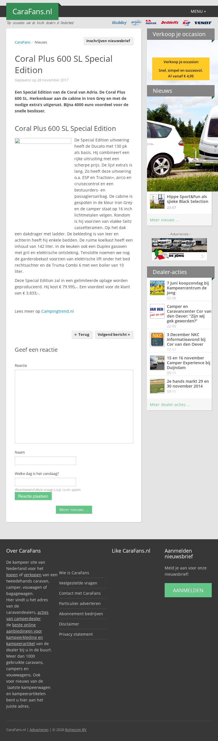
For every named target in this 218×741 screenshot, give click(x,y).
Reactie (21, 365)
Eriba (136, 23)
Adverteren (39, 729)
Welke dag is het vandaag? (37, 473)
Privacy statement (76, 634)
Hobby (119, 23)
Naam (20, 452)
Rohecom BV (76, 729)
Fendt (203, 23)
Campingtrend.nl (57, 311)
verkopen (32, 574)
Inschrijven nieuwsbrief (108, 40)
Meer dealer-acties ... (170, 404)
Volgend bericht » (114, 334)
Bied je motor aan (179, 69)
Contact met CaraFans (80, 593)
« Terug (81, 334)
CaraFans (22, 42)
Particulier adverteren (80, 603)
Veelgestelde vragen (78, 583)
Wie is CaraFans (74, 572)
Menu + (198, 11)
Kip (186, 23)
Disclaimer (69, 624)
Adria (151, 23)
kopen (12, 574)
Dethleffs (170, 23)
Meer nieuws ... (74, 509)
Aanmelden (188, 590)
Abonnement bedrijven (81, 613)
